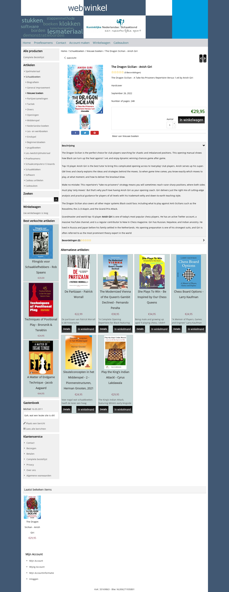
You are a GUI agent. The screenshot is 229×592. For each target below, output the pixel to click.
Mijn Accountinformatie (41, 572)
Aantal (170, 119)
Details (66, 329)
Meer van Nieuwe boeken (125, 136)
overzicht (71, 57)
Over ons (31, 470)
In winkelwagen (191, 120)
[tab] (133, 145)
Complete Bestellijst (33, 57)
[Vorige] (201, 58)
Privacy (30, 464)
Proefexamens (43, 43)
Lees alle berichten (36, 428)
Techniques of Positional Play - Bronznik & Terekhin (41, 324)
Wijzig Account (37, 566)
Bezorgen (31, 448)
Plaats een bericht (35, 423)
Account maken (79, 43)
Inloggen (33, 579)
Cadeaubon (121, 43)
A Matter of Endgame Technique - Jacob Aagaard (41, 382)
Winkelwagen (101, 43)
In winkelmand (86, 329)
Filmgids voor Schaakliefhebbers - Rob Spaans (41, 267)
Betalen (30, 453)
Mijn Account (36, 560)
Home (27, 43)
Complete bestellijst (36, 459)
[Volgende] (204, 58)
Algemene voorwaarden (38, 475)
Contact (61, 43)
